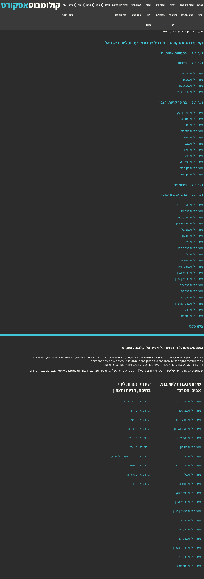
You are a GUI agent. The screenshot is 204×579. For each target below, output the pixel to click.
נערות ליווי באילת (192, 73)
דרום (88, 4)
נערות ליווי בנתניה (192, 260)
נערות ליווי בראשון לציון (189, 279)
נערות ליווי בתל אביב (136, 9)
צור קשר (64, 9)
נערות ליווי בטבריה (191, 131)
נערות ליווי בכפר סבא (190, 248)
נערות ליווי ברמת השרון (189, 303)
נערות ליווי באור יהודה (189, 205)
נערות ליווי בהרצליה (160, 9)
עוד (79, 4)
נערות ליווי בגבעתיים (190, 217)
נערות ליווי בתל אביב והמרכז (187, 9)
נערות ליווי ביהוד (193, 242)
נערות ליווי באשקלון (191, 86)
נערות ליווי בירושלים (188, 184)
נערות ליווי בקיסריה (191, 168)
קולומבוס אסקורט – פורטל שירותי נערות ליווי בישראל (154, 42)
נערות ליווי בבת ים (173, 14)
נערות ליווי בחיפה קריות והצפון (120, 9)
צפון (98, 4)
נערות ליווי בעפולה (191, 162)
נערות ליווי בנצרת (192, 143)
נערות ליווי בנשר (193, 150)
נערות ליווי (200, 9)
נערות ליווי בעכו (193, 156)
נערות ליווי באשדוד (191, 79)
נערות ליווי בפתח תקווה (189, 266)
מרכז (107, 4)
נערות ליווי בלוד (193, 254)
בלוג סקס (71, 9)
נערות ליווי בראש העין (190, 273)
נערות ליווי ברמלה (192, 291)
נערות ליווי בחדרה (192, 119)
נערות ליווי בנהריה (192, 137)
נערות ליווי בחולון (148, 14)
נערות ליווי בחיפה (192, 125)
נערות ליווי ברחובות (191, 285)
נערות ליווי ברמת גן (191, 297)
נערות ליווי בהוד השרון (189, 223)
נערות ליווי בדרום (190, 62)
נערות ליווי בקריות (192, 174)
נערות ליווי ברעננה (191, 310)
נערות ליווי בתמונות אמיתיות (182, 53)
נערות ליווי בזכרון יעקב (189, 113)
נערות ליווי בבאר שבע (190, 92)
